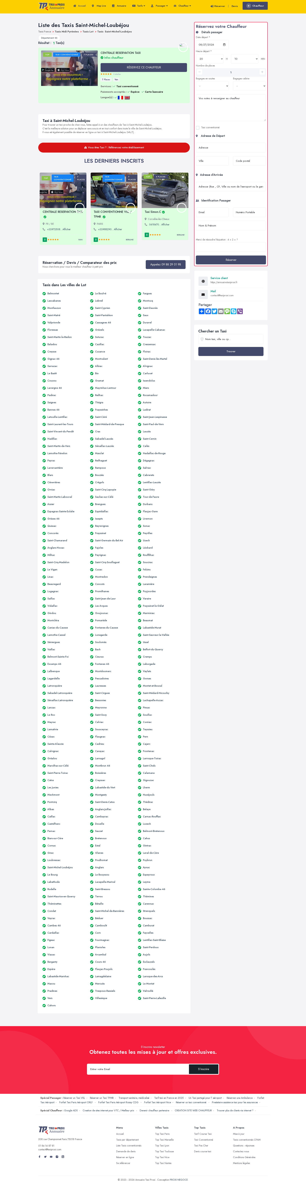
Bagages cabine (241, 78)
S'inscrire (203, 1069)
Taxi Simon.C (153, 212)
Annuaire (121, 5)
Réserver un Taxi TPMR (102, 1098)
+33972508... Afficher (59, 229)
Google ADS (71, 1110)
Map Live (101, 5)
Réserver (219, 6)
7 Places (106, 79)
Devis (235, 6)
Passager (160, 5)
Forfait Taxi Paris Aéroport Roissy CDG (118, 1102)
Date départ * (203, 37)
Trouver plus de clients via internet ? (235, 1110)
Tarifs (139, 5)
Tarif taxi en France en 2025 (169, 1098)
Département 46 (49, 38)
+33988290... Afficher (110, 229)
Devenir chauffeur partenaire (155, 1110)
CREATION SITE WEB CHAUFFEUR (193, 1110)
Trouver (230, 351)
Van (116, 79)
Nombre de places (205, 65)
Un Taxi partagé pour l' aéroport (205, 1098)
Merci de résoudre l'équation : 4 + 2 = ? (217, 239)
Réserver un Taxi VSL (74, 1098)
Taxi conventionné (210, 127)
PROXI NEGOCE (179, 1180)
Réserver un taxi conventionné (191, 1102)
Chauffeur (183, 5)
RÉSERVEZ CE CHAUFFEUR (144, 67)
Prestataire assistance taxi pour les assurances (235, 1102)
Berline (130, 239)
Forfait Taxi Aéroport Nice (157, 1102)
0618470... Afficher (159, 224)
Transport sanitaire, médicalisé (134, 1098)
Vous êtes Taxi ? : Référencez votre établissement (116, 147)
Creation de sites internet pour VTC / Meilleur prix (109, 1110)
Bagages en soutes (205, 78)
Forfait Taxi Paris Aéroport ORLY (76, 1102)
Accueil (81, 5)
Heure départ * (204, 51)
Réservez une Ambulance (240, 1098)
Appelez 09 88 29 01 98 (165, 264)
